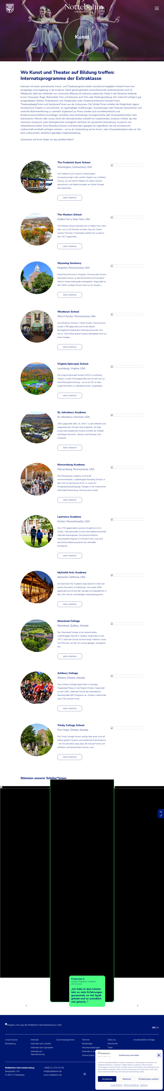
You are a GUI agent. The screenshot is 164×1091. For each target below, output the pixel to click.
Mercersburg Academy (71, 464)
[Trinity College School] (36, 740)
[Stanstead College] (36, 635)
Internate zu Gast (89, 1051)
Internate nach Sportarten (42, 1047)
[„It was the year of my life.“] (26, 882)
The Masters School (69, 214)
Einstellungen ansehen (149, 1079)
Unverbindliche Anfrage (144, 1039)
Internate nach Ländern (41, 1043)
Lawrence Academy (69, 516)
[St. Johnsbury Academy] (36, 427)
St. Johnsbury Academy (71, 412)
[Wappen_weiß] (10, 8)
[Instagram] (84, 1074)
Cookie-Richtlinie (116, 1085)
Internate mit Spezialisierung (37, 1053)
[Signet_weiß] (84, 8)
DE (153, 1027)
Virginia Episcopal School (72, 364)
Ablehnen (126, 1079)
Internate (35, 1039)
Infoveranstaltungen (91, 1047)
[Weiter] (137, 1005)
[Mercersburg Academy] (36, 479)
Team (110, 1047)
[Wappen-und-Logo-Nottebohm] (33, 1026)
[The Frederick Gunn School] (36, 177)
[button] (159, 1055)
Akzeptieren (107, 1079)
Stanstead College (68, 621)
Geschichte (112, 1043)
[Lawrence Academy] (36, 531)
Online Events (88, 1055)
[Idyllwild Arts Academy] (36, 587)
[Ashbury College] (36, 687)
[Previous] (26, 1005)
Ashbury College (67, 673)
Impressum (144, 1085)
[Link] (31, 986)
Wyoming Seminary (69, 263)
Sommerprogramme (65, 1039)
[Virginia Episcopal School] (36, 378)
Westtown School (68, 311)
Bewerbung (10, 1043)
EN (157, 1027)
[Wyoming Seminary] (36, 277)
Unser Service (11, 1039)
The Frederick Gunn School (73, 162)
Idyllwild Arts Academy (71, 572)
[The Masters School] (36, 229)
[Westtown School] (36, 326)
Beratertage (87, 1043)
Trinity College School (70, 725)
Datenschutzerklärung (131, 1085)
